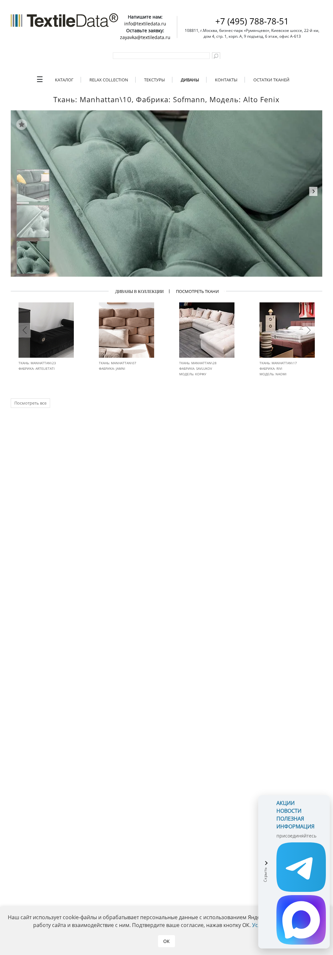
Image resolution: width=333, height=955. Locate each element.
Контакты (226, 80)
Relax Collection (108, 80)
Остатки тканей (271, 80)
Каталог (64, 80)
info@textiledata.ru (145, 24)
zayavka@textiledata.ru (145, 37)
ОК (166, 941)
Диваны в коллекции (139, 291)
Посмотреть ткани (197, 291)
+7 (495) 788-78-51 (252, 21)
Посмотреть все (30, 403)
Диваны (190, 80)
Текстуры (154, 80)
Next (313, 192)
